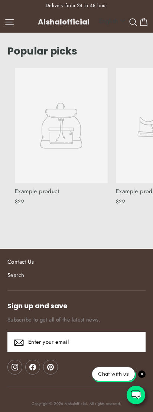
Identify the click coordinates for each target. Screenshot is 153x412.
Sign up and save (37, 305)
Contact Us (20, 262)
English (108, 21)
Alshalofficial (63, 22)
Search (15, 275)
